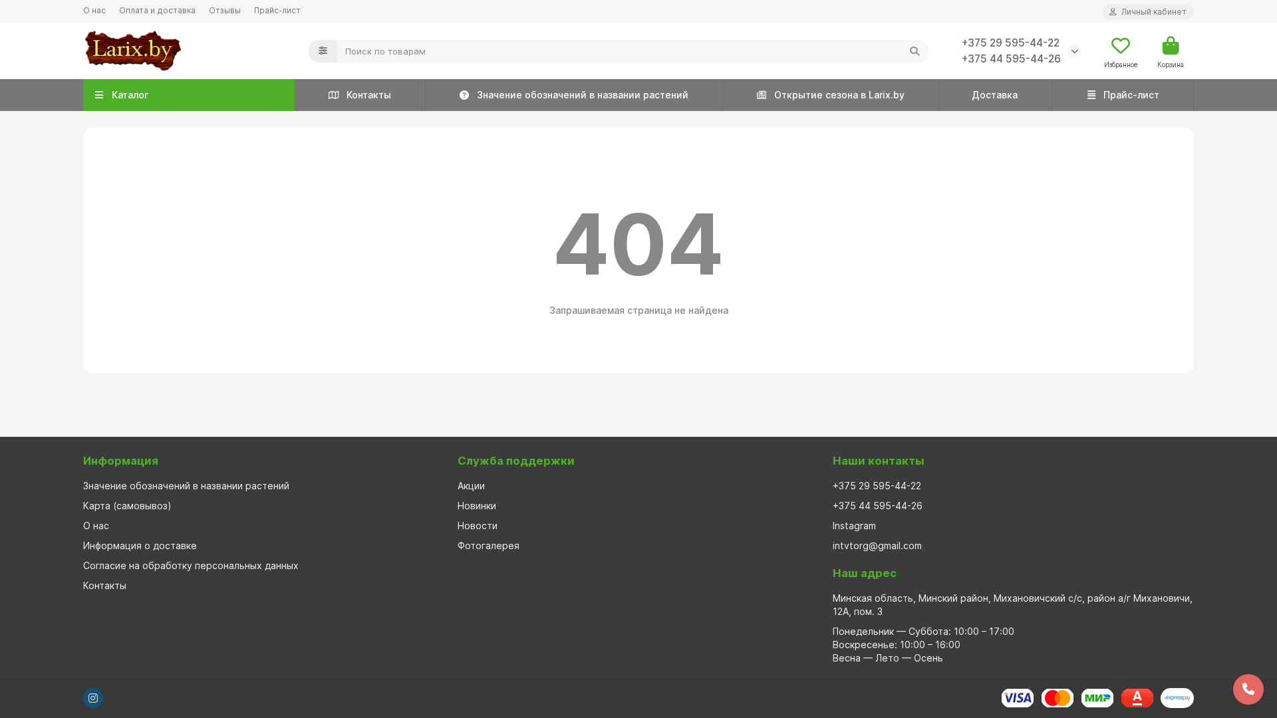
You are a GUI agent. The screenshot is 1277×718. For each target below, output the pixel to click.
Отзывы (225, 10)
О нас (94, 10)
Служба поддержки (516, 460)
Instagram (854, 525)
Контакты (369, 94)
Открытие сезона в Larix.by (839, 94)
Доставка (995, 94)
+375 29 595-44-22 (1011, 43)
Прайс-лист (277, 10)
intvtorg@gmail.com (877, 545)
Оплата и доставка (157, 10)
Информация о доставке (140, 545)
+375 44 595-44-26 (1011, 59)
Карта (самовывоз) (127, 505)
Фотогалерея (488, 545)
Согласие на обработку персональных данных (191, 565)
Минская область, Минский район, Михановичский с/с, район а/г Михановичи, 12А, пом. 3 (1013, 604)
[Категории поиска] (323, 51)
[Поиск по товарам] (914, 51)
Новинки (477, 505)
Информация (120, 460)
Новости (477, 525)
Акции (471, 485)
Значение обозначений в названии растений (582, 94)
